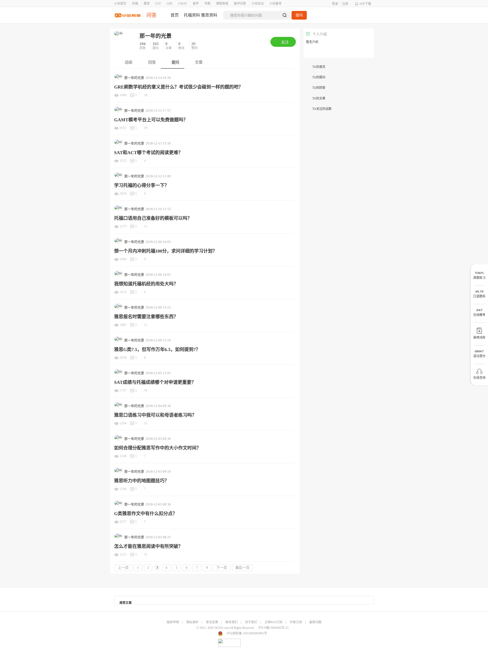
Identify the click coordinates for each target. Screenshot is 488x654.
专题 (207, 3)
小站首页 (120, 3)
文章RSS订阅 (273, 622)
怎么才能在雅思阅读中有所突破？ (148, 546)
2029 (123, 193)
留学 (196, 3)
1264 (123, 423)
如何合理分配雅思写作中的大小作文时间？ (157, 447)
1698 (123, 95)
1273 (123, 226)
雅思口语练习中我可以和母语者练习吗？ (155, 415)
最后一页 (242, 568)
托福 (135, 3)
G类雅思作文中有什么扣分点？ (145, 513)
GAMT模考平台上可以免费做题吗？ (151, 119)
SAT (158, 3)
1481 (123, 325)
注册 (345, 4)
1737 (123, 390)
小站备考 (275, 3)
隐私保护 (192, 622)
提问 (299, 15)
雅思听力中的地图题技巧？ (141, 480)
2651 (123, 128)
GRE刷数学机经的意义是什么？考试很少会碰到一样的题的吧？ (178, 87)
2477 (123, 522)
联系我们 (231, 622)
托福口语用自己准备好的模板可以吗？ (153, 218)
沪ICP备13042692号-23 (273, 628)
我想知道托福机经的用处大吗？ (146, 283)
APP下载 (365, 4)
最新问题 (315, 622)
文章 (168, 46)
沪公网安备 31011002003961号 (247, 633)
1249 (123, 456)
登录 (335, 4)
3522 (123, 161)
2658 (123, 357)
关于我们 (251, 622)
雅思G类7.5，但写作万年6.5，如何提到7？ (157, 349)
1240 (123, 489)
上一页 (123, 568)
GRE (169, 3)
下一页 (221, 568)
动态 (128, 62)
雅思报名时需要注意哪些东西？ (146, 316)
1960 (123, 259)
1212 (123, 554)
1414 (123, 292)
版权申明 (173, 622)
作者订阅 (296, 622)
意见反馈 (212, 622)
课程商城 (222, 3)
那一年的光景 (156, 36)
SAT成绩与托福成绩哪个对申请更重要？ (155, 382)
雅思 (147, 3)
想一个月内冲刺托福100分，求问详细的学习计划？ (165, 251)
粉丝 (181, 46)
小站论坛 (258, 3)
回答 (143, 46)
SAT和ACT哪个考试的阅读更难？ (148, 152)
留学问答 (240, 3)
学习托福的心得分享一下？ (141, 185)
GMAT (182, 3)
